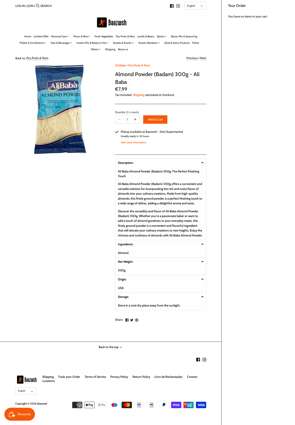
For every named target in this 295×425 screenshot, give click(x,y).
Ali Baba (120, 65)
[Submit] (38, 6)
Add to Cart (155, 119)
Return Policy (141, 377)
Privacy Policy (119, 377)
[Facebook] (172, 6)
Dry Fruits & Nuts (37, 58)
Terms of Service (95, 377)
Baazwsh (42, 403)
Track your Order (69, 377)
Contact (192, 377)
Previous (192, 58)
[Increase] (135, 119)
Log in (20, 6)
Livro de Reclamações (168, 377)
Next (203, 58)
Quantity (126, 112)
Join (30, 6)
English (191, 5)
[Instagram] (178, 6)
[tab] (160, 162)
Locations (48, 381)
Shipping (138, 95)
